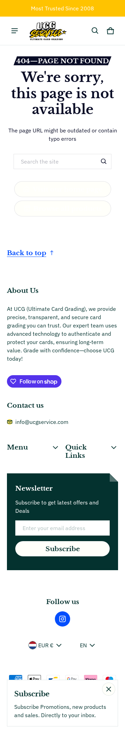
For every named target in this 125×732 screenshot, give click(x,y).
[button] (95, 30)
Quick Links (76, 451)
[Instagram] (62, 619)
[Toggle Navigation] (14, 30)
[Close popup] (108, 689)
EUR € (45, 645)
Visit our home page (67, 189)
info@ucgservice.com (41, 421)
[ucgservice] (47, 30)
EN (83, 645)
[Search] (103, 161)
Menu (17, 447)
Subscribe (62, 549)
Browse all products (67, 208)
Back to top (26, 253)
